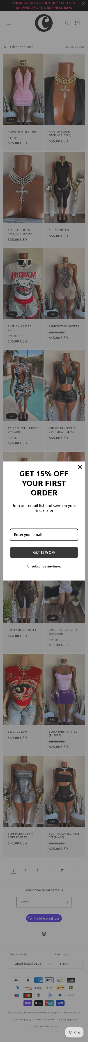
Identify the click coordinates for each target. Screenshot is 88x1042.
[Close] (79, 466)
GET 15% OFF (44, 552)
